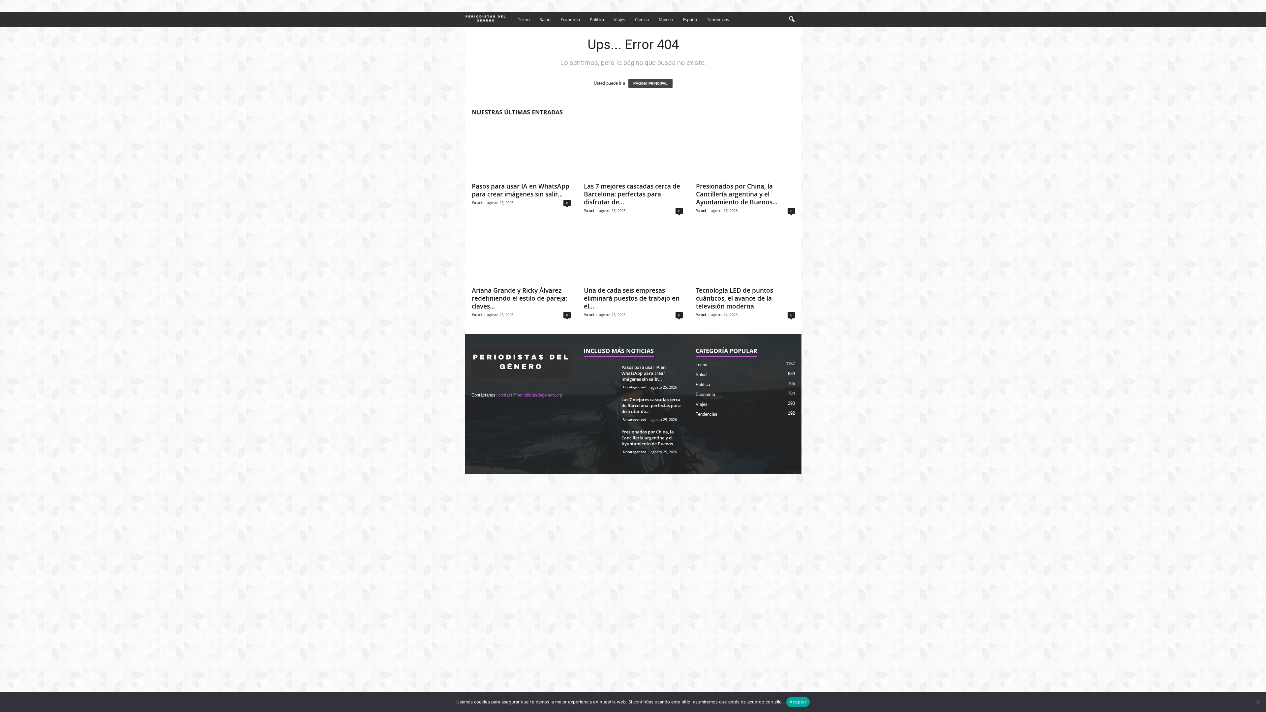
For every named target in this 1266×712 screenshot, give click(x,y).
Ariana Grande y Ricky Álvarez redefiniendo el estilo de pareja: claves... (519, 298)
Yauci (477, 202)
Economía (570, 19)
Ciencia (642, 19)
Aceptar (798, 701)
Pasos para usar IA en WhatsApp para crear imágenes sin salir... (520, 190)
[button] (791, 19)
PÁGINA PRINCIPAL (650, 83)
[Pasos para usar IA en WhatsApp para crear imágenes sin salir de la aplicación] (521, 152)
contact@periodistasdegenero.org (530, 395)
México (666, 19)
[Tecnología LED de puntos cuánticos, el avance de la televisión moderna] (745, 256)
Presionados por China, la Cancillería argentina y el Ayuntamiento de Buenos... (736, 194)
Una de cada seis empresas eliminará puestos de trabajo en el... (631, 298)
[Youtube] (796, 4)
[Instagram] (776, 4)
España (690, 19)
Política (597, 19)
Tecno (524, 19)
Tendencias (718, 19)
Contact (535, 4)
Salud (545, 19)
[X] (786, 4)
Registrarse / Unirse (485, 4)
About (517, 4)
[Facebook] (766, 4)
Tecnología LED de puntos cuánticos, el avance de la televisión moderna (734, 298)
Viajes (619, 19)
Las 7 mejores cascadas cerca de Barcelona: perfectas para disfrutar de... (632, 194)
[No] (1257, 702)
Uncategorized (634, 387)
